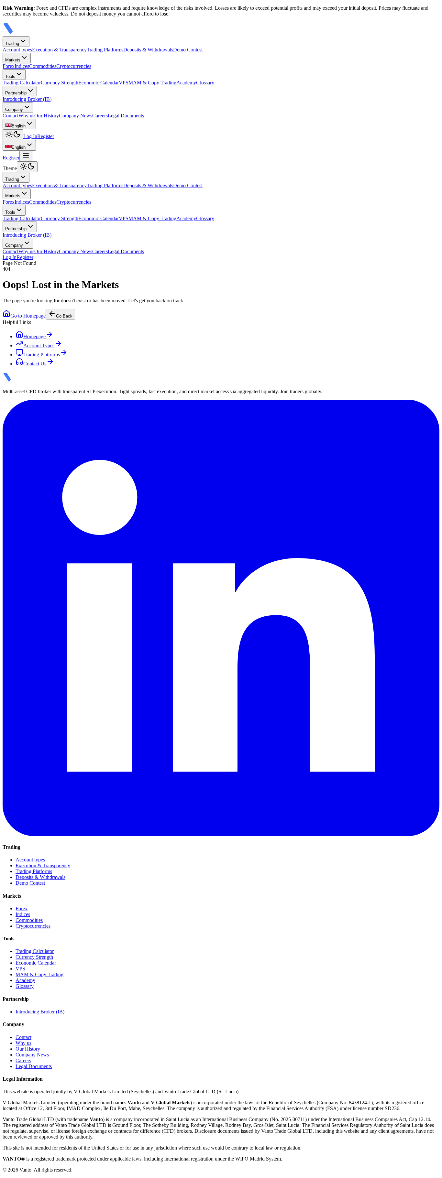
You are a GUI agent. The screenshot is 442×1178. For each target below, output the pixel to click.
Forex (9, 202)
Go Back (64, 316)
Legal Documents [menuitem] (126, 115)
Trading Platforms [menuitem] (105, 49)
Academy (186, 218)
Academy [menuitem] (186, 82)
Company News (75, 251)
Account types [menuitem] (17, 49)
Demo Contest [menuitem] (188, 49)
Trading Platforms (105, 185)
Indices (22, 202)
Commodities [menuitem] (42, 66)
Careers (100, 251)
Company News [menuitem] (75, 115)
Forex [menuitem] (9, 66)
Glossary (205, 218)
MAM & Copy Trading (152, 218)
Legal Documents (126, 251)
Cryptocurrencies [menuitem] (73, 66)
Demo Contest (188, 185)
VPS (123, 218)
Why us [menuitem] (26, 115)
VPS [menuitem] (123, 82)
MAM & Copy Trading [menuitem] (152, 82)
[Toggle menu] (25, 156)
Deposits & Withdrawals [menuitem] (148, 49)
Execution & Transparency (59, 185)
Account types (17, 185)
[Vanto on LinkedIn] (221, 834)
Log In (30, 136)
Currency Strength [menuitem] (59, 82)
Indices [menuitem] (22, 66)
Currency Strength (59, 218)
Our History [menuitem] (46, 115)
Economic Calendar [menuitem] (98, 82)
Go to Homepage (28, 316)
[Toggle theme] (13, 134)
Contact (10, 251)
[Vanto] (17, 33)
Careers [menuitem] (100, 115)
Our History (46, 251)
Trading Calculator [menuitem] (22, 82)
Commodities (42, 202)
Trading (12, 43)
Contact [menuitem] (10, 115)
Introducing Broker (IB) (27, 235)
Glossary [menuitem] (205, 82)
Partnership (16, 93)
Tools (10, 76)
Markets (12, 60)
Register (45, 136)
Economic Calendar (98, 218)
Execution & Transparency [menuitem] (59, 49)
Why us (26, 251)
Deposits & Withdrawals (148, 185)
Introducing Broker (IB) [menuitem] (27, 99)
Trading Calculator (22, 218)
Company (14, 109)
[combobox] (19, 124)
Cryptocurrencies (73, 202)
